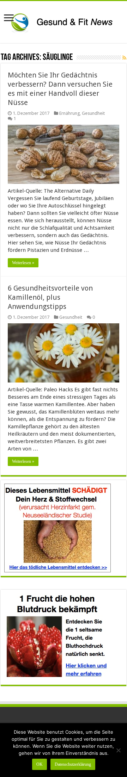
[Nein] (118, 750)
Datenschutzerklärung (73, 764)
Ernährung (69, 113)
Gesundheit (93, 113)
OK (39, 764)
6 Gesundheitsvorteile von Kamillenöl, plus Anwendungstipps (50, 297)
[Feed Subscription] (124, 58)
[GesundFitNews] (63, 20)
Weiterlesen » (23, 262)
